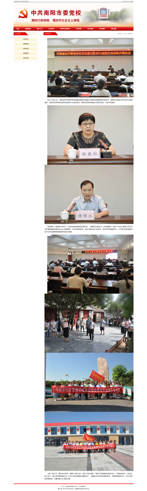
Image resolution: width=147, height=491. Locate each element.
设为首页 (125, 1)
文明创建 (102, 28)
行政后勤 (113, 28)
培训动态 (26, 58)
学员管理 (79, 28)
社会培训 (51, 28)
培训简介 (26, 39)
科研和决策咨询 (65, 28)
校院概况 (28, 28)
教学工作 (39, 28)
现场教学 (26, 53)
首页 (17, 28)
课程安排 (26, 48)
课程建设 (26, 44)
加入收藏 (130, 1)
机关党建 (90, 28)
